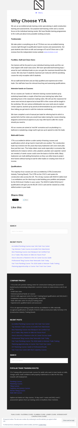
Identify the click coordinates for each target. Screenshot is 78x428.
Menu (40, 13)
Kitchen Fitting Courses (17, 391)
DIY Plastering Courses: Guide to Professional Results (29, 347)
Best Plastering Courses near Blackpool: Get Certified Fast (31, 252)
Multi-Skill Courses (16, 393)
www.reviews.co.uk (51, 52)
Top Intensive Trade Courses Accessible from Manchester (31, 249)
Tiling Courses (14, 386)
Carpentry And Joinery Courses (20, 388)
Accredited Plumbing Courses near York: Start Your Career (31, 246)
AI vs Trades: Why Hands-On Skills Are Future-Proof (29, 255)
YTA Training (39, 5)
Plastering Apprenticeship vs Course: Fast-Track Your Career (31, 266)
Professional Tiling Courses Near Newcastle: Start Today (30, 260)
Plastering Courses (16, 384)
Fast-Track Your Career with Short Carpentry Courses (29, 350)
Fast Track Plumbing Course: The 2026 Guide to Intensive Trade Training (35, 263)
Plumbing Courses (16, 381)
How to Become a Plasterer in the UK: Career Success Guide (31, 258)
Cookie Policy (42, 425)
